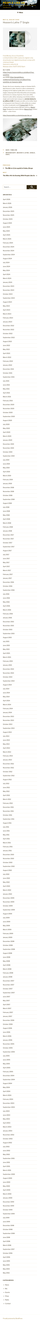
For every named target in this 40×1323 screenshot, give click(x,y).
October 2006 (8, 1024)
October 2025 (8, 219)
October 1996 (7, 1253)
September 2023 (9, 298)
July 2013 (6, 736)
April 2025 (6, 235)
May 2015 (6, 649)
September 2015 (9, 633)
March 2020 (7, 436)
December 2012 (8, 764)
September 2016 (9, 590)
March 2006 (7, 1036)
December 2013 (8, 716)
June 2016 (6, 598)
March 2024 (7, 278)
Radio (7, 1300)
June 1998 (6, 1237)
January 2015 (7, 665)
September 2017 (8, 547)
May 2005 (6, 1064)
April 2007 (6, 1004)
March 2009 (7, 929)
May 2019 (6, 468)
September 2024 (9, 254)
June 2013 (6, 740)
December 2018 (8, 487)
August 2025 (7, 223)
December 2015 (8, 622)
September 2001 (9, 1158)
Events (7, 1292)
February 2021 (8, 401)
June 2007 (6, 997)
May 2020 (6, 428)
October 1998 (7, 1229)
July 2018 (6, 507)
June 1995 (6, 1261)
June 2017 (6, 558)
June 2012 (6, 787)
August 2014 (7, 685)
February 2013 (8, 756)
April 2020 (6, 432)
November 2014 (8, 673)
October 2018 (7, 495)
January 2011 (7, 850)
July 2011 (6, 827)
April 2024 (6, 274)
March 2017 (7, 570)
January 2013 (7, 760)
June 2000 (6, 1182)
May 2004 (6, 1087)
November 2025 (8, 215)
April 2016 (6, 606)
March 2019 (7, 476)
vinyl (8, 154)
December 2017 (8, 535)
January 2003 (7, 1131)
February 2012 (8, 803)
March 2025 (7, 239)
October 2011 (7, 815)
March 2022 (7, 357)
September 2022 (9, 337)
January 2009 (7, 937)
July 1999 (6, 1218)
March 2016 (7, 610)
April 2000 (6, 1190)
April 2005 (6, 1068)
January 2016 (7, 618)
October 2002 (8, 1139)
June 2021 (6, 385)
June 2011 (6, 831)
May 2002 (6, 1154)
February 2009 (8, 933)
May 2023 (6, 306)
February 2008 (8, 973)
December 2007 (8, 981)
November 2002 (8, 1135)
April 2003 (6, 1123)
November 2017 (8, 539)
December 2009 (8, 898)
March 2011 (7, 843)
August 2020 (7, 420)
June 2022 (6, 345)
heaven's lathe (23, 152)
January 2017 (7, 578)
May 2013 (6, 744)
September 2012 (8, 776)
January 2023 (7, 322)
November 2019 (8, 448)
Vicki (17, 19)
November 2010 (8, 858)
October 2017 (7, 543)
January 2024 (7, 282)
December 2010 (8, 854)
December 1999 (8, 1202)
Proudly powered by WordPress (12, 1318)
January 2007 (7, 1016)
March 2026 (7, 203)
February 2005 (8, 1072)
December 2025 (8, 211)
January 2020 (7, 440)
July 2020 (6, 424)
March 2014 (7, 704)
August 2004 (7, 1083)
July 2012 (6, 783)
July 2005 (6, 1056)
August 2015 (7, 637)
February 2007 (8, 1012)
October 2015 (7, 629)
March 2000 (7, 1194)
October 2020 (8, 412)
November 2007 (8, 985)
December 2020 (8, 404)
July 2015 (6, 641)
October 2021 (7, 373)
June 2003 (6, 1115)
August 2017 (7, 551)
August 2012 (7, 779)
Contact (8, 1303)
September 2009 (9, 910)
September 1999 (9, 1214)
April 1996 (6, 1257)
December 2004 (8, 1075)
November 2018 (8, 491)
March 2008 (7, 969)
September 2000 (9, 1174)
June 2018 (6, 511)
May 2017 (6, 562)
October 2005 (8, 1048)
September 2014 (9, 681)
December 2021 (8, 369)
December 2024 (8, 247)
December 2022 (8, 326)
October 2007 (8, 989)
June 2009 (6, 922)
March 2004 (7, 1095)
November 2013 (8, 720)
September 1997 (9, 1249)
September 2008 (9, 949)
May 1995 (6, 1265)
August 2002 (7, 1143)
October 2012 (7, 772)
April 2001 (6, 1166)
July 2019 (6, 460)
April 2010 (6, 886)
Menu (21, 12)
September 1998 (9, 1233)
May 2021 (6, 389)
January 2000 (7, 1198)
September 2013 (9, 728)
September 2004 (9, 1079)
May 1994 (6, 1269)
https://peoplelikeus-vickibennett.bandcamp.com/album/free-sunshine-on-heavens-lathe (17, 79)
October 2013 (7, 724)
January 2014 (7, 712)
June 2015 (6, 645)
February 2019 (8, 479)
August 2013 (7, 732)
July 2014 (6, 689)
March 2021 (7, 397)
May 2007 (6, 1000)
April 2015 (6, 653)
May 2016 (6, 602)
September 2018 (9, 499)
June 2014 (6, 693)
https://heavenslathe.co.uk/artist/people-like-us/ (17, 115)
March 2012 (7, 799)
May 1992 (6, 1273)
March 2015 (7, 657)
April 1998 (6, 1241)
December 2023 (8, 286)
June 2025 (6, 227)
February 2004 (8, 1099)
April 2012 (6, 795)
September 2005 (9, 1052)
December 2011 (8, 807)
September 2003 (9, 1107)
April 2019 (6, 472)
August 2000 (7, 1178)
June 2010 (6, 878)
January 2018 (7, 531)
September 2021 (8, 377)
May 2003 (6, 1119)
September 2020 (9, 416)
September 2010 (9, 866)
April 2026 (6, 199)
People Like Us (14, 2)
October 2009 (8, 906)
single (32, 152)
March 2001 (7, 1170)
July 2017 (6, 554)
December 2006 (8, 1020)
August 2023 (7, 302)
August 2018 (7, 503)
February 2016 (8, 614)
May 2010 (6, 882)
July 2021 (6, 381)
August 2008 (7, 953)
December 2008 (8, 941)
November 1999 (8, 1206)
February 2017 (8, 574)
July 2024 (6, 262)
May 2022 (6, 349)
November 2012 (8, 768)
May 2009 (6, 925)
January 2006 (7, 1040)
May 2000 (6, 1186)
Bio (6, 1289)
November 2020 (8, 408)
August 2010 (7, 870)
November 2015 (8, 626)
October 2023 (8, 294)
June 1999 (6, 1222)
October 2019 (7, 452)
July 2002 (6, 1147)
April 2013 (6, 748)
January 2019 (7, 483)
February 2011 (8, 847)
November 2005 (8, 1044)
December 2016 (8, 582)
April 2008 (6, 965)
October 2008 (8, 945)
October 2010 (7, 862)
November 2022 (8, 329)
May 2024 (6, 270)
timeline (13, 150)
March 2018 (7, 523)
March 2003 (7, 1127)
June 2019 (6, 464)
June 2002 (6, 1150)
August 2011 (7, 823)
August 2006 (7, 1028)
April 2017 (6, 566)
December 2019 (8, 444)
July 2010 (6, 874)
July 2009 (6, 918)
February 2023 (8, 318)
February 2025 (8, 243)
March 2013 (7, 752)
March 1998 (7, 1245)
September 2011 (8, 819)
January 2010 (7, 894)
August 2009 (7, 914)
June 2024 (6, 266)
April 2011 (6, 839)
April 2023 (6, 310)
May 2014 (6, 697)
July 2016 (6, 594)
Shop (7, 1296)
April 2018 (6, 519)
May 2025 (6, 231)
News (7, 1285)
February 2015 (8, 661)
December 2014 (8, 669)
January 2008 (7, 977)
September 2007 (9, 993)
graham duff (11, 152)
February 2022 (8, 361)
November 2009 (8, 902)
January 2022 (7, 365)
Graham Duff (24, 105)
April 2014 (6, 701)
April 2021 (6, 393)
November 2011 (8, 811)
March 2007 (7, 1008)
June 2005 (6, 1060)
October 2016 (7, 586)
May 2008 (6, 961)
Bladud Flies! (28, 109)
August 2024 (7, 258)
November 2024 (8, 251)
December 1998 (8, 1225)
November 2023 (8, 290)
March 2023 (7, 314)
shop (7, 150)
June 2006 (6, 1032)
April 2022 (6, 353)
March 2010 (7, 890)
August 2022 (7, 341)
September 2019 (9, 456)
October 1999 (7, 1210)
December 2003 (8, 1103)
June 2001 (6, 1162)
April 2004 (6, 1091)
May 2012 (6, 791)
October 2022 (7, 333)
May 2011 (6, 835)
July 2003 (6, 1111)
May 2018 (6, 515)
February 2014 (8, 708)
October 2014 (7, 677)
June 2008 (6, 957)
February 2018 (8, 527)
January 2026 (7, 207)
